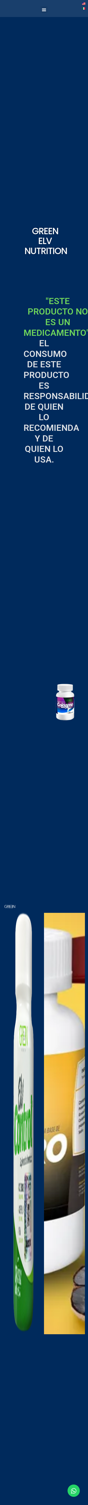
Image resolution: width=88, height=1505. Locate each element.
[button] (44, 9)
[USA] (83, 3)
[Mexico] (83, 8)
